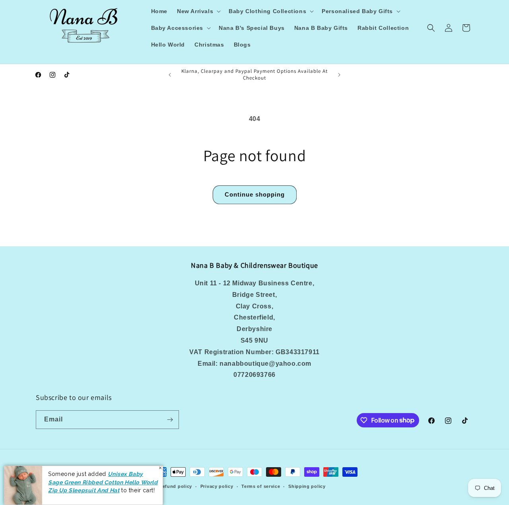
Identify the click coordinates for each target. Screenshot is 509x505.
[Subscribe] (170, 419)
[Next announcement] (339, 74)
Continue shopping (255, 194)
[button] (198, 11)
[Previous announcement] (170, 74)
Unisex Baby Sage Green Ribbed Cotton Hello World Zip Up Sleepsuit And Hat (103, 482)
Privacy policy (216, 486)
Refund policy (175, 486)
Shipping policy (307, 486)
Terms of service (260, 486)
